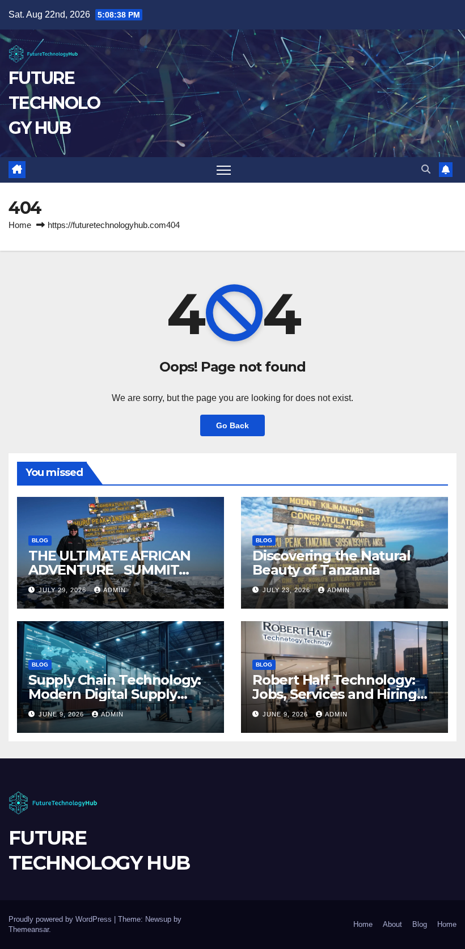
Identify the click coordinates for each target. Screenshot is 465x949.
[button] (425, 169)
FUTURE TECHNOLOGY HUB (54, 103)
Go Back (232, 425)
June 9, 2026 (62, 714)
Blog (40, 540)
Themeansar (29, 929)
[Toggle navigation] (224, 170)
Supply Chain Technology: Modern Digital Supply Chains (114, 694)
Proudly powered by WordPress (61, 919)
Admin (114, 590)
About (392, 924)
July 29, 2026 (63, 590)
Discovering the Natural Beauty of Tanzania (331, 562)
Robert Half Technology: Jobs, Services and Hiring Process (334, 694)
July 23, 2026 (287, 590)
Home (20, 225)
